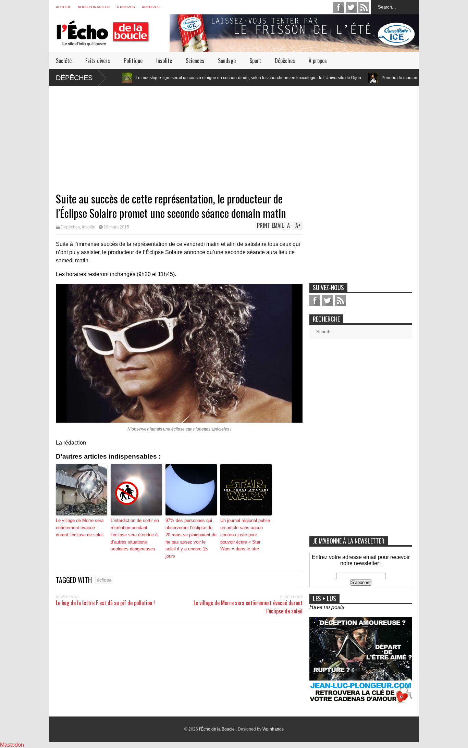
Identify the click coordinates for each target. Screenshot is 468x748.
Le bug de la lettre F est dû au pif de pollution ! (105, 603)
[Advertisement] (234, 134)
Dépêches (285, 61)
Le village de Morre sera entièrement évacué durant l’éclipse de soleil (79, 527)
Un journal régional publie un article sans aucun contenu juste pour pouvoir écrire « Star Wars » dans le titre (245, 534)
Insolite (164, 61)
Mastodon (12, 745)
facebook (338, 7)
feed (363, 7)
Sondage (227, 61)
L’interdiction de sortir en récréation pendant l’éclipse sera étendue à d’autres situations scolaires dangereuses (135, 534)
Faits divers (97, 61)
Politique (133, 61)
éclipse (104, 580)
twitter (351, 7)
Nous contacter (94, 7)
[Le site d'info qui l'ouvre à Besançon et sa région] (113, 41)
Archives (151, 7)
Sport (255, 61)
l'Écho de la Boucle (217, 729)
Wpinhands (273, 729)
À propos (125, 7)
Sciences (195, 61)
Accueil (63, 7)
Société (64, 61)
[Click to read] (343, 78)
